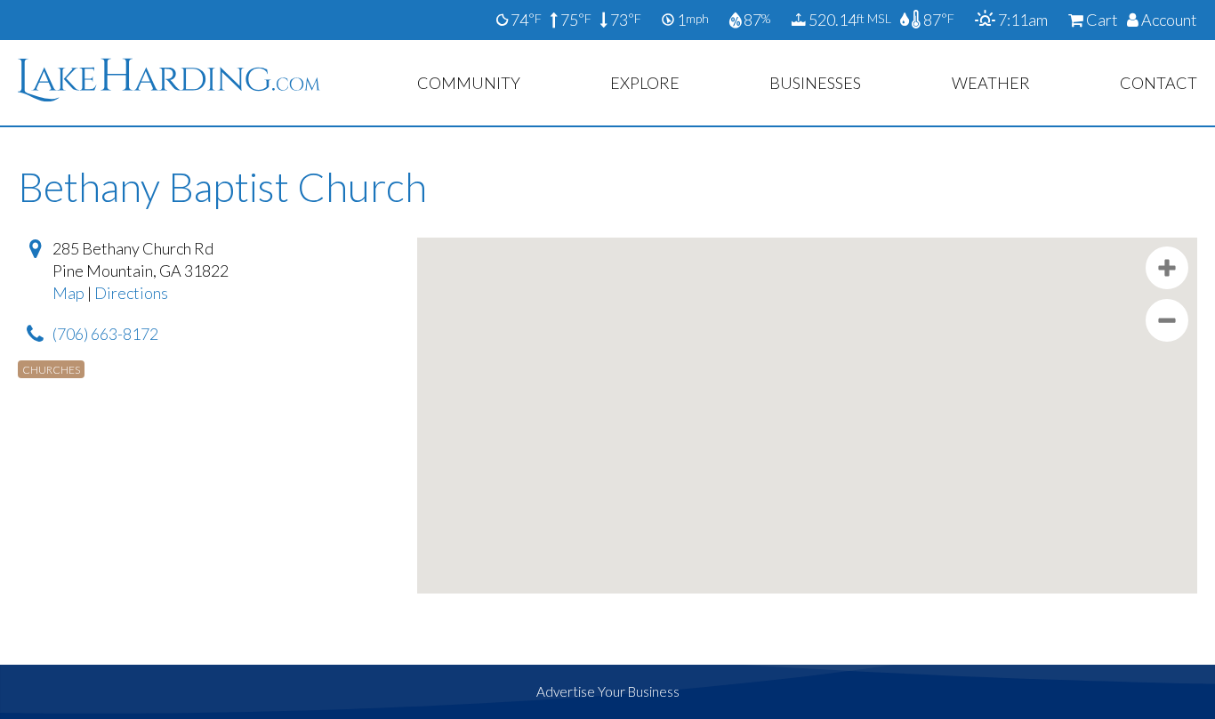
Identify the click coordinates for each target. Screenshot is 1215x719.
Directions (131, 293)
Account (1168, 19)
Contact (1158, 83)
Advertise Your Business (608, 691)
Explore (645, 83)
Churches (51, 369)
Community (468, 83)
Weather (991, 83)
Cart (1100, 19)
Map (68, 293)
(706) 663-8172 (105, 333)
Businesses (815, 83)
